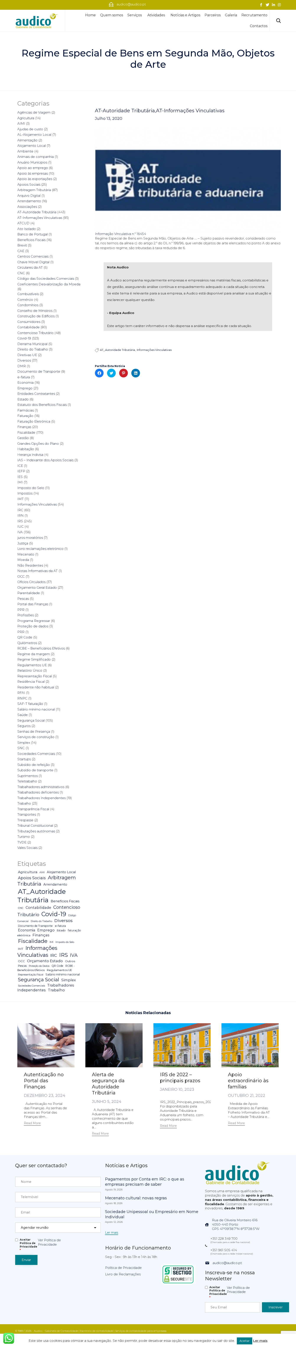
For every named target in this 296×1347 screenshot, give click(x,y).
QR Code (24, 637)
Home (90, 15)
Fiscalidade (26, 432)
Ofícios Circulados (31, 582)
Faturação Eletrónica (33, 421)
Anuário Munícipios (32, 162)
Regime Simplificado (34, 659)
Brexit (22, 245)
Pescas (23, 599)
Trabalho (24, 803)
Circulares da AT (30, 267)
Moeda (23, 560)
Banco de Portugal (32, 234)
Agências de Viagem (33, 112)
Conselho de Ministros (34, 311)
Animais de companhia (35, 157)
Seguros (24, 726)
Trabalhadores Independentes (41, 798)
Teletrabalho (27, 781)
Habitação (25, 449)
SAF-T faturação (30, 704)
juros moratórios (30, 537)
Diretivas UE (27, 355)
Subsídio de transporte (35, 770)
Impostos (25, 493)
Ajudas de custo (30, 129)
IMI (20, 482)
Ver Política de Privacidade (49, 1242)
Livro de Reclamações (123, 1274)
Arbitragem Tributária (34, 190)
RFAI (21, 693)
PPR (20, 610)
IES (20, 477)
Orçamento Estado (45, 961)
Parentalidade (28, 593)
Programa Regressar (33, 621)
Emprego (25, 388)
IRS (20, 521)
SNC (21, 748)
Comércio (25, 299)
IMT (20, 499)
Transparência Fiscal (33, 809)
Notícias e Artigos (185, 15)
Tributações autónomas (36, 831)
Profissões (25, 615)
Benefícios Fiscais (31, 240)
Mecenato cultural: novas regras (136, 1198)
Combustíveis (28, 294)
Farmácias (25, 410)
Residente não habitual (35, 687)
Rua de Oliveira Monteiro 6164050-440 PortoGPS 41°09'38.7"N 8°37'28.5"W (235, 1224)
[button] (32, 1123)
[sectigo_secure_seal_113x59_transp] (178, 1283)
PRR (20, 632)
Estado (23, 399)
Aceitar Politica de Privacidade (28, 1245)
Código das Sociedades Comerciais (45, 278)
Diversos (24, 360)
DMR (21, 366)
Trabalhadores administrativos (40, 787)
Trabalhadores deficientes (38, 792)
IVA (20, 532)
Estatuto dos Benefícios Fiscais (42, 405)
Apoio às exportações (34, 179)
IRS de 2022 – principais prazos (180, 1078)
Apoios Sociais (28, 184)
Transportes (26, 814)
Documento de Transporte (38, 371)
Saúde (22, 715)
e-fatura (23, 377)
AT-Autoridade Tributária (125, 111)
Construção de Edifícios (36, 316)
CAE (20, 251)
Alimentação (27, 140)
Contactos (258, 26)
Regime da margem (33, 654)
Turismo (23, 837)
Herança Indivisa (30, 455)
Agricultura (25, 118)
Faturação (25, 416)
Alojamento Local (31, 146)
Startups (24, 759)
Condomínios (27, 305)
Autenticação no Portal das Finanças (44, 1081)
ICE (20, 466)
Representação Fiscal (34, 676)
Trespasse (25, 820)
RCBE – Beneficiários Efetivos (41, 648)
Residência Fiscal (31, 681)
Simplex (23, 742)
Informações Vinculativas (154, 350)
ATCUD (23, 223)
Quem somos (111, 15)
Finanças (24, 427)
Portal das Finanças (32, 604)
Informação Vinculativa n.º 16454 (120, 234)
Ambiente (25, 151)
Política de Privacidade (123, 1268)
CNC (21, 273)
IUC (20, 526)
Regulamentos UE (32, 665)
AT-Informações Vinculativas (190, 111)
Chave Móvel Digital (33, 262)
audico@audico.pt (227, 1263)
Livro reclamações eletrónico (40, 549)
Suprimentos (27, 776)
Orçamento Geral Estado (37, 587)
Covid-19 (24, 338)
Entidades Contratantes (36, 394)
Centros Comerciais (33, 256)
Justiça (22, 543)
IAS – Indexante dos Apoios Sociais (45, 460)
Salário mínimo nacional (36, 709)
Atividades (156, 15)
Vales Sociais (27, 848)
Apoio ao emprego (32, 168)
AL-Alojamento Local (34, 134)
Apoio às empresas (32, 173)
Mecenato (25, 554)
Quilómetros (27, 643)
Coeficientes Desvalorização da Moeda (48, 284)
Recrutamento (254, 15)
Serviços (134, 15)
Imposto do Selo (30, 488)
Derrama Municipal (32, 344)
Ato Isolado (26, 229)
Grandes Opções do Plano (38, 443)
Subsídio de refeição (33, 765)
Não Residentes (30, 565)
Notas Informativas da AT (37, 571)
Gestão (23, 438)
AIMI (21, 123)
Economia (25, 382)
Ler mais (260, 1341)
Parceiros (213, 15)
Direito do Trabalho (32, 349)
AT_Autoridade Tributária (117, 350)
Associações (27, 207)
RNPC (22, 698)
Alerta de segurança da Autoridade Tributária (108, 1084)
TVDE (21, 842)
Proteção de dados (32, 626)
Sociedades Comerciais (36, 754)
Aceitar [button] (244, 1340)
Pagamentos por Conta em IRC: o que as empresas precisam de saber (144, 1182)
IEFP (21, 471)
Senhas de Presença (33, 731)
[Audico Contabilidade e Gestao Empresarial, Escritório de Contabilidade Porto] (37, 21)
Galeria (231, 15)
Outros (70, 961)
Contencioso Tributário (35, 333)
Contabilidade (28, 327)
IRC (20, 510)
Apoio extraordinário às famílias (248, 1081)
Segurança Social (31, 720)
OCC (21, 576)
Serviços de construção (35, 737)
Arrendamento (29, 201)
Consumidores (28, 322)
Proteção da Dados (39, 966)
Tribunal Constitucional (35, 825)
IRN (20, 515)
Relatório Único (29, 670)
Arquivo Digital (29, 195)
